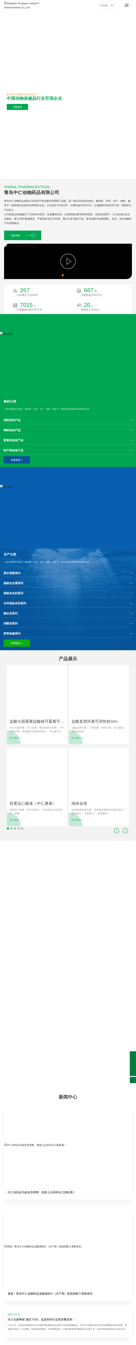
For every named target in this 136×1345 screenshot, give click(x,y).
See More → (16, 738)
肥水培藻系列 (12, 573)
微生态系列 (11, 613)
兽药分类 (10, 401)
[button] (64, 174)
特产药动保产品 (13, 450)
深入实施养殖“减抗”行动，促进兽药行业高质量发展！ (41, 1319)
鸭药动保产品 (12, 430)
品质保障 (68, 1004)
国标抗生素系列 (13, 583)
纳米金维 (79, 803)
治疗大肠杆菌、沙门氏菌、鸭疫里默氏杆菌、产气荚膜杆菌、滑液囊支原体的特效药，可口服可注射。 (37, 731)
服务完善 (68, 1061)
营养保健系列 (12, 633)
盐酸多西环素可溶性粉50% (95, 721)
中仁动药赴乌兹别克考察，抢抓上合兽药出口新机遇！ (42, 1192)
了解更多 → (68, 906)
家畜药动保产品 (13, 440)
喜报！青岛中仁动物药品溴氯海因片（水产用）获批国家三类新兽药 (50, 1293)
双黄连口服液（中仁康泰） (33, 803)
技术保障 (68, 947)
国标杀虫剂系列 (13, 593)
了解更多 (22, 113)
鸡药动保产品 (12, 420)
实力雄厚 (68, 890)
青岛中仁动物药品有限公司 (31, 192)
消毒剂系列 (11, 623)
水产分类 (10, 554)
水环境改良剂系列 (15, 603)
